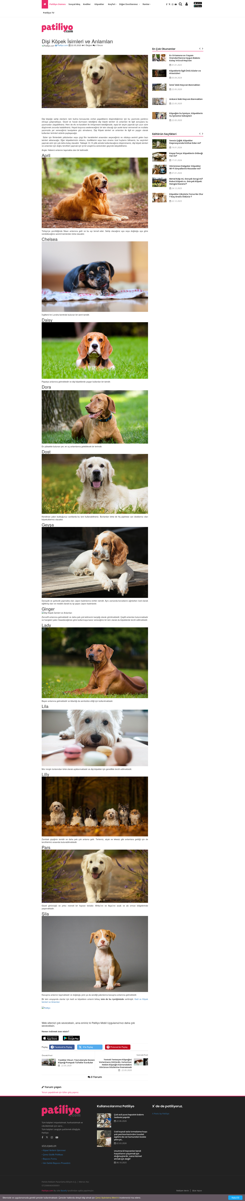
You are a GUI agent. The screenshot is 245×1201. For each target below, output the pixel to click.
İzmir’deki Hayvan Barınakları (184, 85)
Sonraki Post (142, 1055)
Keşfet (111, 4)
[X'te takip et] (47, 1137)
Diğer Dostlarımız (128, 4)
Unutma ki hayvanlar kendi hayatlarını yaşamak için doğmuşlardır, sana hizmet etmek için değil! (128, 1155)
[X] (170, 4)
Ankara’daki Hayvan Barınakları (186, 99)
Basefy (64, 1190)
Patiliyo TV (48, 12)
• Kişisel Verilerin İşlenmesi (54, 1150)
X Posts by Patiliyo (160, 1113)
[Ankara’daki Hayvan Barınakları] (159, 101)
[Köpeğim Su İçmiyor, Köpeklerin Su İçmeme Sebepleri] (159, 115)
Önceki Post (47, 1055)
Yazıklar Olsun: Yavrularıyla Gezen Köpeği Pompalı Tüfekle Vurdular (76, 1061)
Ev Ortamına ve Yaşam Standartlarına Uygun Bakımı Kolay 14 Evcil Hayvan (184, 58)
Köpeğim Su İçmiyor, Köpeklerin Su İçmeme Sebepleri (186, 114)
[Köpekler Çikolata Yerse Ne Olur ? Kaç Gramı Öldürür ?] (159, 197)
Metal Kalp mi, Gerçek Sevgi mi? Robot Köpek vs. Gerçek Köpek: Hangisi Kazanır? (186, 181)
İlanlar (146, 4)
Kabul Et (235, 1197)
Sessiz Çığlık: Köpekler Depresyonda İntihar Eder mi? (185, 141)
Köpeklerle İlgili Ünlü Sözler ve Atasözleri (185, 72)
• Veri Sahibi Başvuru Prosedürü (56, 1163)
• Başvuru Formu (49, 1158)
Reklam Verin (182, 1190)
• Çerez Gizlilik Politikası (52, 1154)
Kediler (87, 4)
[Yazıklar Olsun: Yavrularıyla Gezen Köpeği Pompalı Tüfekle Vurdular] (49, 1062)
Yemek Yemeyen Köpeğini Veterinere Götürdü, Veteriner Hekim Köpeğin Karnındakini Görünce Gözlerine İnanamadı (115, 1063)
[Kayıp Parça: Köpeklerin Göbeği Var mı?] (159, 157)
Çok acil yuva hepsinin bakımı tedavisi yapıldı (129, 1116)
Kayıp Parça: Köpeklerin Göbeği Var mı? (186, 154)
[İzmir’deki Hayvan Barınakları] (159, 87)
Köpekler (99, 4)
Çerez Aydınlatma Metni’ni (107, 1197)
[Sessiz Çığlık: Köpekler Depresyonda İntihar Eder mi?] (159, 144)
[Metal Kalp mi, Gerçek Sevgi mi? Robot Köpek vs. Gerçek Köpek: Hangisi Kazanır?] (159, 182)
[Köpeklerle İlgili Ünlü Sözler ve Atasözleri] (159, 73)
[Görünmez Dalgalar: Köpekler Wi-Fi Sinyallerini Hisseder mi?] (159, 169)
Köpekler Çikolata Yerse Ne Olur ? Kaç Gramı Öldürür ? (186, 195)
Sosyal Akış (74, 4)
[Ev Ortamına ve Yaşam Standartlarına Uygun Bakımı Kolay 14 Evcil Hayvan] (159, 57)
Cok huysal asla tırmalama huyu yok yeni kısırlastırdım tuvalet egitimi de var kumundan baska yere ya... (130, 1135)
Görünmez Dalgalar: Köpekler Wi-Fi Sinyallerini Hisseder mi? (185, 167)
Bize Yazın (197, 1190)
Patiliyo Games (57, 4)
